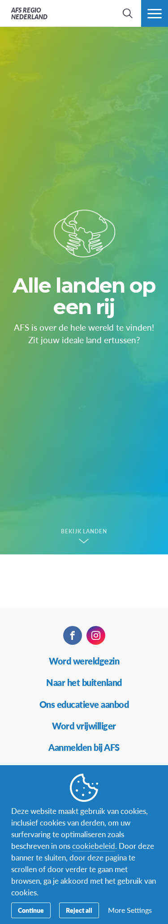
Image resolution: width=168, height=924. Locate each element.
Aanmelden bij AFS (84, 747)
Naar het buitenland (84, 682)
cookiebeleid (93, 845)
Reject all (79, 910)
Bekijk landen (84, 531)
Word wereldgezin (84, 661)
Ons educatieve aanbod (84, 704)
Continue (31, 910)
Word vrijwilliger (84, 726)
